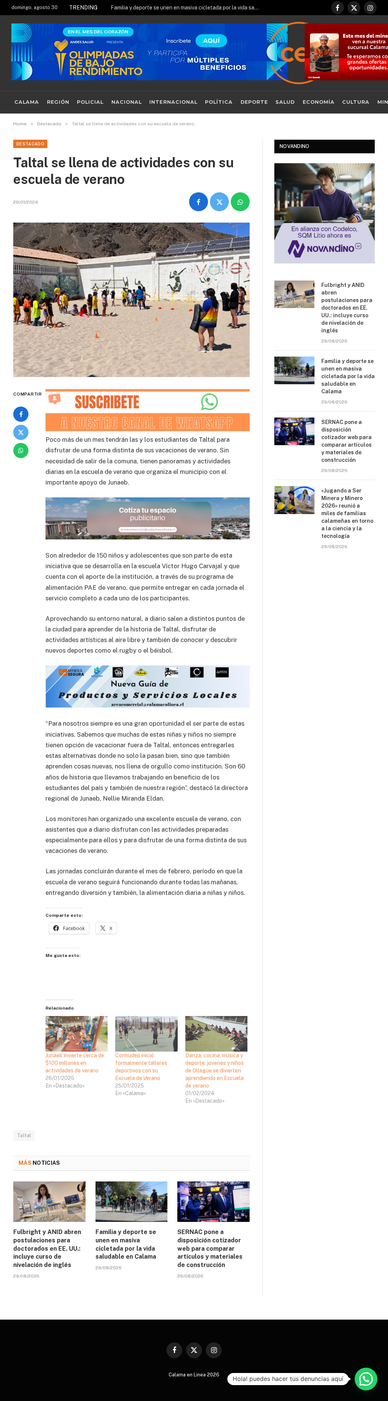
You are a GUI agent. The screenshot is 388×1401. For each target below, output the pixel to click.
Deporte (254, 102)
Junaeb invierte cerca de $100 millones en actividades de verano (74, 1063)
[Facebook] (20, 414)
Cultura (355, 102)
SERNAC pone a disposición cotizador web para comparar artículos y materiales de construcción (209, 1248)
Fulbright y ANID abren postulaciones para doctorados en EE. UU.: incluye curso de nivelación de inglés (47, 1248)
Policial (90, 102)
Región (58, 102)
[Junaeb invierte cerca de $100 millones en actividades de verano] (76, 1034)
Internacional (173, 102)
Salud (285, 102)
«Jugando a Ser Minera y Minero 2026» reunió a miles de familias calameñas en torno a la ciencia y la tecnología (347, 513)
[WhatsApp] (20, 450)
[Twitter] (20, 432)
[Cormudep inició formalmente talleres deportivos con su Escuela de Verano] (146, 1034)
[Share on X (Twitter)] (219, 201)
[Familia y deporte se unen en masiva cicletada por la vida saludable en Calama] (131, 1201)
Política (219, 102)
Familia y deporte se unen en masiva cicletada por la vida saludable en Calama (186, 8)
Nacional (126, 102)
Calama (26, 102)
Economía (319, 102)
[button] (366, 1379)
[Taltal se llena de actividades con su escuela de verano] (131, 300)
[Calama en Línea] (299, 53)
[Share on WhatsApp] (240, 201)
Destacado (30, 144)
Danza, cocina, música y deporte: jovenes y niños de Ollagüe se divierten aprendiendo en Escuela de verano (214, 1070)
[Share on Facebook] (198, 201)
